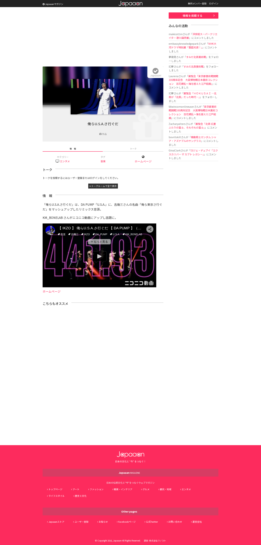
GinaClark (175, 150)
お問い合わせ (175, 521)
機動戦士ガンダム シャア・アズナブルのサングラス (192, 139)
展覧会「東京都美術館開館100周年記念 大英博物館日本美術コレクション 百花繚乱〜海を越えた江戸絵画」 (193, 79)
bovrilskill (175, 137)
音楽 (102, 161)
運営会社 (197, 521)
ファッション (97, 489)
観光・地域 (165, 489)
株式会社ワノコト (157, 540)
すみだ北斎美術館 (196, 57)
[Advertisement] (103, 37)
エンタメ (65, 161)
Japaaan (130, 3)
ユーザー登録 (81, 521)
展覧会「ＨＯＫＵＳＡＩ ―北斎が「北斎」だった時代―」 (192, 95)
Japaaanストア (56, 521)
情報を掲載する (193, 15)
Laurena (173, 76)
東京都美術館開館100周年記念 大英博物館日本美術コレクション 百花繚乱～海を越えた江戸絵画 (193, 112)
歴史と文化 (80, 495)
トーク (133, 148)
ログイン (213, 3)
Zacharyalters (177, 124)
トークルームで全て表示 (104, 186)
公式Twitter (152, 521)
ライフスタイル (56, 495)
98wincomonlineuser (181, 106)
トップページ (55, 489)
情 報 (73, 148)
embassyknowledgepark (183, 43)
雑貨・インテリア (123, 489)
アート (76, 489)
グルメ (146, 489)
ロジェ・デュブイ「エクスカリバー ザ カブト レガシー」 (193, 152)
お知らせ (103, 521)
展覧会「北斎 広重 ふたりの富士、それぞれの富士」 (193, 125)
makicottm (176, 34)
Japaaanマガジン (54, 4)
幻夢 (171, 66)
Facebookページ (127, 521)
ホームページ (143, 161)
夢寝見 (172, 57)
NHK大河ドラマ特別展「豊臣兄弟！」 (192, 45)
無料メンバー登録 (197, 3)
